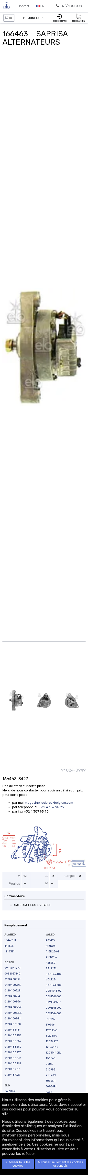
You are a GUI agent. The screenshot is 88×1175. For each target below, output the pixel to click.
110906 (50, 1024)
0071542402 (54, 974)
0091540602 (54, 996)
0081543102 (54, 990)
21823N (51, 1075)
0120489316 (12, 1069)
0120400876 (12, 1001)
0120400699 (12, 979)
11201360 (51, 1030)
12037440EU (54, 1052)
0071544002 (54, 985)
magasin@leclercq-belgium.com (49, 802)
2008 (49, 1064)
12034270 (52, 1041)
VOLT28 (51, 979)
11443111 (9, 951)
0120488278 (12, 1058)
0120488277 (12, 1052)
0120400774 (12, 996)
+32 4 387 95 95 (51, 807)
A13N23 (50, 946)
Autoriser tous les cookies (17, 1163)
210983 (50, 1069)
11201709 (51, 1035)
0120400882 (13, 1007)
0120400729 (12, 990)
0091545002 (54, 1007)
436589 (50, 962)
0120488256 (12, 1035)
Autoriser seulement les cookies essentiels (60, 1163)
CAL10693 (10, 1091)
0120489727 (12, 1074)
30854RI (51, 1086)
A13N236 (51, 957)
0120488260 (12, 1046)
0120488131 (12, 1029)
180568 (50, 1058)
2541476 (51, 968)
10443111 (10, 940)
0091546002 (54, 1013)
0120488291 (12, 1063)
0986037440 (12, 973)
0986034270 (12, 968)
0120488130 (12, 1024)
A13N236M (52, 951)
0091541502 (53, 1002)
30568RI (51, 1080)
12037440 (52, 1047)
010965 (50, 1019)
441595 (8, 946)
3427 (49, 1092)
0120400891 (12, 1018)
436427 (50, 940)
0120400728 (12, 985)
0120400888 (13, 1013)
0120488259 (12, 1041)
